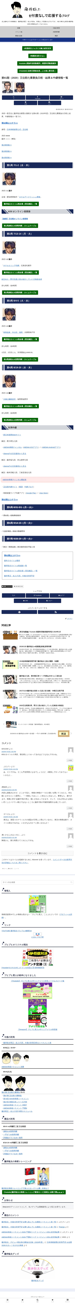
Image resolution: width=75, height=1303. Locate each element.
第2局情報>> (7, 145)
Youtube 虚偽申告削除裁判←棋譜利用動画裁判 (37, 63)
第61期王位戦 (19, 586)
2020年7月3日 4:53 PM (11, 769)
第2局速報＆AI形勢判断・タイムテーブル (20, 292)
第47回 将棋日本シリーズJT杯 (15, 1102)
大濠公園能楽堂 (9, 399)
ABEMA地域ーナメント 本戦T (15, 1105)
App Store (44, 493)
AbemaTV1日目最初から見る (14, 466)
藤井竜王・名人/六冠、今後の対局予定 (19, 576)
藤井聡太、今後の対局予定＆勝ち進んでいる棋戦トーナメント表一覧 (29, 1222)
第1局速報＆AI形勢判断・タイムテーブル (20, 226)
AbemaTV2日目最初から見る (14, 454)
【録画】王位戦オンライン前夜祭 (15, 219)
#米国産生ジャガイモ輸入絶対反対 (37, 48)
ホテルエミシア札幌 (11, 266)
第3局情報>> (7, 151)
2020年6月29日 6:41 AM (9, 837)
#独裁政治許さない (37, 56)
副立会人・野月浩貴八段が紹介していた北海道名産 (22, 279)
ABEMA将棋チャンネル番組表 (14, 480)
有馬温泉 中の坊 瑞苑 (13, 332)
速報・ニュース (8, 586)
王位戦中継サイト (10, 487)
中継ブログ (28, 487)
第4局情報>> (7, 158)
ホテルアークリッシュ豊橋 (29, 197)
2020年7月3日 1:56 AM (11, 817)
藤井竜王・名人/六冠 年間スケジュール (17, 1111)
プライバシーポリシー (37, 1297)
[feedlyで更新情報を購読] (19, 612)
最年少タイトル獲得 (12, 561)
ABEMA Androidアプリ (51, 447)
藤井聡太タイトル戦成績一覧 (15, 566)
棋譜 (21, 487)
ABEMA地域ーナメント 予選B (15, 1108)
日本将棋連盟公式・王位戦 (17, 129)
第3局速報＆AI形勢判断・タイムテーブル (20, 359)
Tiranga (62, 1227)
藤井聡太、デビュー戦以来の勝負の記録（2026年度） (23, 1242)
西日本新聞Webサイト (12, 435)
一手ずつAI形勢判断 (11, 1135)
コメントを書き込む (38, 853)
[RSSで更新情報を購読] (55, 612)
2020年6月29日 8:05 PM (9, 790)
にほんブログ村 (37, 937)
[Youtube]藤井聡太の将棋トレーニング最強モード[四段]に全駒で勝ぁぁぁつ (34, 1192)
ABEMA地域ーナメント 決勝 (13, 1067)
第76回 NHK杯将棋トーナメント (16, 1099)
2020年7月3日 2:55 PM (9, 751)
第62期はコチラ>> (10, 123)
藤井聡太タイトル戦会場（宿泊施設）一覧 (20, 204)
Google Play (31, 493)
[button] (49, 103)
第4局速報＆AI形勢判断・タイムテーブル (20, 420)
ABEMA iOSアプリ (31, 447)
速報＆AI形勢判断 (10, 1131)
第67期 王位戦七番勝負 (11, 1092)
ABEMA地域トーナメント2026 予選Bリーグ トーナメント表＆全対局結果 (30, 1232)
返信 (70, 760)
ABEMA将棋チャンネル (12, 447)
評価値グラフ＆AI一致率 (13, 1138)
